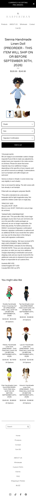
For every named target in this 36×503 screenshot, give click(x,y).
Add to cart (18, 145)
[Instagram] (10, 494)
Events (18, 472)
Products (4, 24)
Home (18, 436)
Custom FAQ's (18, 467)
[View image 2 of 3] (18, 114)
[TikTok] (15, 494)
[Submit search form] (28, 427)
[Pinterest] (25, 494)
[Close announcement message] (33, 3)
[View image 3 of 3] (26, 114)
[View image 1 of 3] (9, 114)
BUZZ (18, 485)
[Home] (18, 15)
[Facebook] (20, 494)
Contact (32, 24)
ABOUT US (14, 24)
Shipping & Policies (18, 481)
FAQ (18, 476)
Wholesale (23, 24)
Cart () (18, 28)
